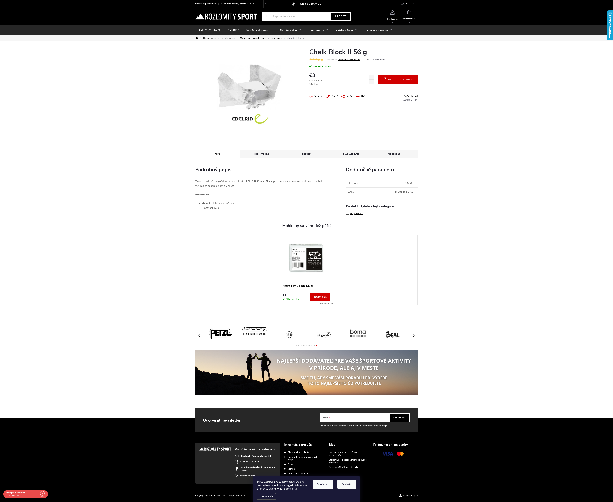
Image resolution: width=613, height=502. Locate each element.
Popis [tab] (217, 154)
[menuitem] (209, 30)
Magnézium (356, 213)
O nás (290, 464)
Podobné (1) (394, 154)
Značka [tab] (351, 154)
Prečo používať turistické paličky (345, 467)
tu (296, 489)
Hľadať (340, 16)
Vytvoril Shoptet (410, 495)
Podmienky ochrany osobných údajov (238, 3)
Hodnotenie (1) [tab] (262, 154)
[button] (296, 345)
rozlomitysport (247, 475)
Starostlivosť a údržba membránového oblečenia (348, 461)
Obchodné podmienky (205, 3)
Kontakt (291, 468)
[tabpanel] (306, 270)
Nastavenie (266, 496)
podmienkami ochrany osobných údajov (368, 425)
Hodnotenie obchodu (298, 473)
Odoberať (399, 417)
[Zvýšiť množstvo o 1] (371, 77)
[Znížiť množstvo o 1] (371, 81)
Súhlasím (346, 484)
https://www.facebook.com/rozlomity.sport (257, 469)
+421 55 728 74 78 (249, 461)
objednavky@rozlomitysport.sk (256, 456)
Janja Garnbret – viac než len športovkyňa (343, 454)
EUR (408, 3)
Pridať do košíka (400, 79)
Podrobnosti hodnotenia (349, 59)
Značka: (410, 96)
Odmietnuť (323, 484)
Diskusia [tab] (306, 154)
